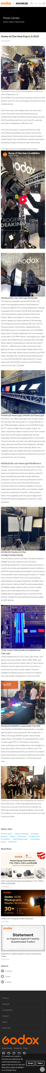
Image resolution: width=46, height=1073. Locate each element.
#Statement (13, 842)
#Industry (4, 836)
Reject (40, 1063)
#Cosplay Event (34, 836)
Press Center (20, 22)
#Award (12, 836)
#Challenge (35, 834)
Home (5, 22)
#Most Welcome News (20, 839)
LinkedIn (8, 982)
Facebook (8, 971)
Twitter (7, 976)
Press (25, 1048)
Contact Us (18, 1048)
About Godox (7, 1048)
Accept (30, 1063)
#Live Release (35, 839)
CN (36, 3)
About (11, 22)
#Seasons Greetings (21, 834)
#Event (3, 842)
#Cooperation (5, 839)
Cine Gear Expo (17, 97)
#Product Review (6, 834)
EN (40, 3)
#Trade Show (22, 836)
